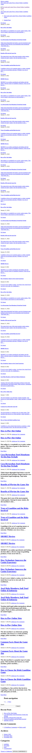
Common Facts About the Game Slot (9, 406)
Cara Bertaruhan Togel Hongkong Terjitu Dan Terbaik (13, 39)
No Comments (21, 434)
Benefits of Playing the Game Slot (8, 53)
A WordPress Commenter (10, 727)
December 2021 (8, 735)
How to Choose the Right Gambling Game (10, 420)
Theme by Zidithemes (6, 751)
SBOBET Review (5, 79)
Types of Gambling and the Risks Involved (10, 65)
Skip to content (4, 1)
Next (10, 701)
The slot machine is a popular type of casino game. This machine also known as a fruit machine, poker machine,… (16, 413)
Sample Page (7, 20)
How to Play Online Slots (6, 391)
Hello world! (22, 727)
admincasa (14, 434)
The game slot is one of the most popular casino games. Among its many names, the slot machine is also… (15, 57)
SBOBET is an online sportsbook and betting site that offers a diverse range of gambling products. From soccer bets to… (15, 83)
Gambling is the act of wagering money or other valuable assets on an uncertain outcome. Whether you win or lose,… (15, 70)
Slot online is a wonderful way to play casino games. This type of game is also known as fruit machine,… (16, 31)
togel (5, 747)
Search (2, 704)
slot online (6, 745)
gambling (6, 744)
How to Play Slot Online (6, 27)
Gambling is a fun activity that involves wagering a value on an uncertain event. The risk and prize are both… (15, 426)
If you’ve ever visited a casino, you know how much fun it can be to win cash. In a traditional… (16, 285)
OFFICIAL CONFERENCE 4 (19, 751)
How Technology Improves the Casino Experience (12, 278)
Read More (3, 451)
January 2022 (7, 734)
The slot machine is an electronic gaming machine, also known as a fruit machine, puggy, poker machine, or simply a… (16, 399)
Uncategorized (7, 748)
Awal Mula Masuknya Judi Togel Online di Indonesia (13, 376)
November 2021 (8, 737)
